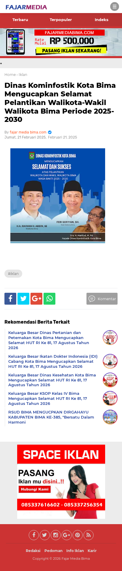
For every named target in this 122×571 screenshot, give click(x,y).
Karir (92, 550)
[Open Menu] (114, 6)
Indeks (101, 19)
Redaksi (33, 550)
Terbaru (20, 19)
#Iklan (13, 273)
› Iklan (22, 74)
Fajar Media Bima (76, 558)
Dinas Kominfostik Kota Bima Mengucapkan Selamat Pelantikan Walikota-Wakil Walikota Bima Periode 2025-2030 (60, 102)
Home (10, 74)
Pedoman (53, 550)
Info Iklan (75, 550)
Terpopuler (61, 19)
